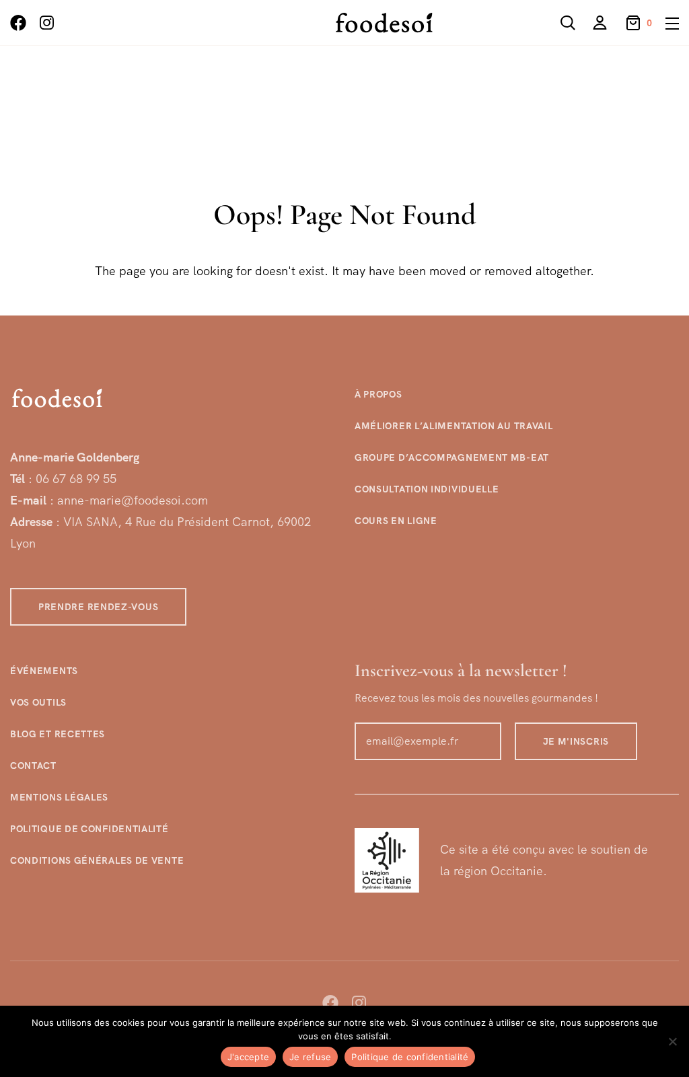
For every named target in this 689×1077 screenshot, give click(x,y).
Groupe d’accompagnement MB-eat (452, 457)
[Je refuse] (672, 1041)
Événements (44, 671)
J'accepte (248, 1056)
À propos (378, 394)
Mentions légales (59, 797)
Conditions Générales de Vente (97, 860)
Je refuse (310, 1056)
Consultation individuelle (427, 489)
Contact (33, 765)
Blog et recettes (57, 734)
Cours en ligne (396, 521)
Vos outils (38, 702)
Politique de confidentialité (89, 829)
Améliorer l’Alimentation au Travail (454, 426)
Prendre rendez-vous (98, 607)
